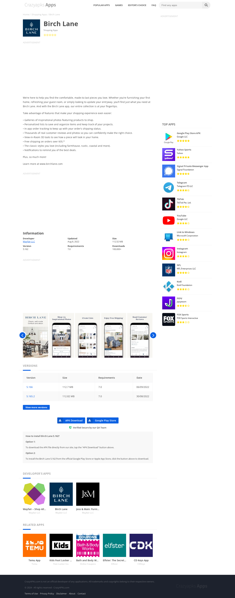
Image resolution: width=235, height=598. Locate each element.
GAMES (119, 5)
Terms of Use (31, 593)
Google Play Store (105, 420)
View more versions (36, 407)
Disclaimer (61, 593)
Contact (82, 593)
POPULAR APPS (101, 5)
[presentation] (22, 335)
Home (26, 14)
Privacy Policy (47, 593)
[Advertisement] (90, 68)
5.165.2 (30, 396)
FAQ (154, 5)
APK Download (74, 420)
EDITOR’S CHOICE (137, 5)
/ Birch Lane (54, 14)
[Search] (206, 5)
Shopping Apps (39, 14)
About (72, 593)
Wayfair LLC (29, 241)
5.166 (29, 387)
